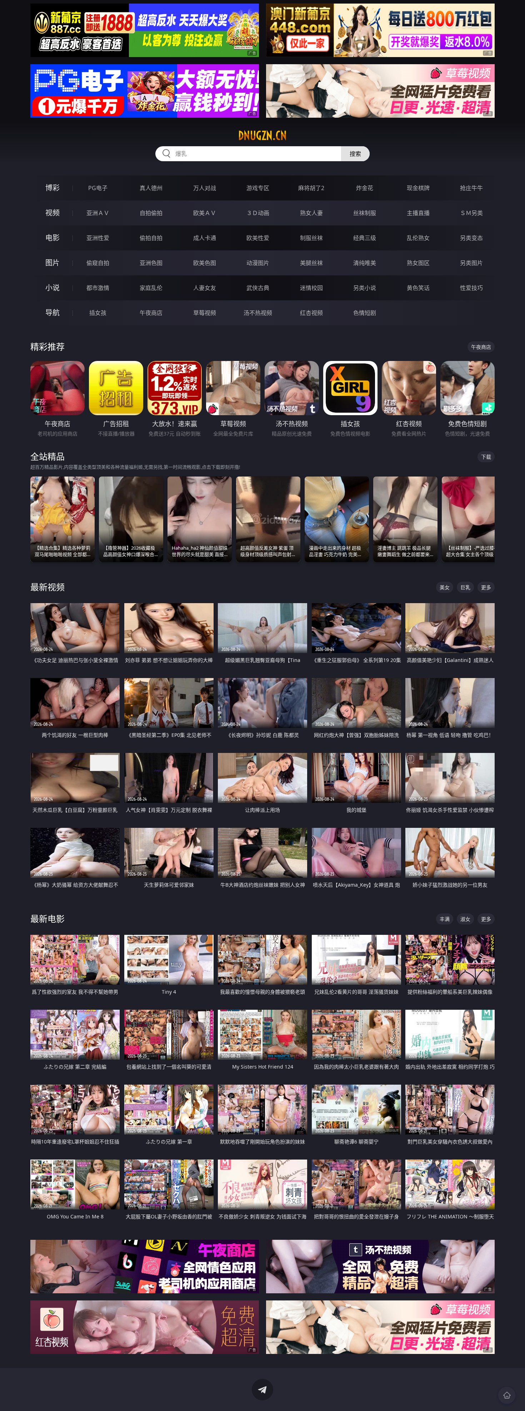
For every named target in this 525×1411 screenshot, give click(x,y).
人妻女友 (204, 288)
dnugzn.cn (262, 135)
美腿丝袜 (311, 263)
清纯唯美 (364, 263)
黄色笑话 (418, 288)
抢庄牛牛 (471, 188)
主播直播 (418, 213)
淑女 (465, 919)
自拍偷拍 (151, 213)
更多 (486, 587)
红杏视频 (311, 313)
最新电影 (47, 918)
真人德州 (151, 188)
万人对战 (204, 188)
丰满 (445, 919)
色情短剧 (364, 313)
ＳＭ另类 (471, 213)
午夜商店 (151, 313)
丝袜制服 (364, 213)
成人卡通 (204, 238)
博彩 (52, 188)
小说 (52, 287)
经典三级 (364, 238)
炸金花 (364, 188)
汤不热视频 (258, 313)
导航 (52, 312)
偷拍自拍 (151, 238)
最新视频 (47, 587)
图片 (52, 263)
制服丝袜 (311, 238)
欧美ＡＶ (204, 213)
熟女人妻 (311, 213)
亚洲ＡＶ (97, 213)
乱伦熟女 (418, 238)
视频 (52, 213)
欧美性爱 (257, 238)
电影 (52, 238)
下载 (486, 456)
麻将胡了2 (311, 188)
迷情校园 (311, 288)
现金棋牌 (418, 188)
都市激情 (97, 288)
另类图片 (471, 263)
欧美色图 (204, 263)
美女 (445, 587)
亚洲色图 (151, 263)
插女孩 (97, 313)
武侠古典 (257, 288)
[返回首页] (506, 1395)
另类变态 (471, 238)
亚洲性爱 (97, 238)
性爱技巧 (471, 288)
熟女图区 (418, 263)
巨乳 (465, 587)
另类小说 (364, 288)
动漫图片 (257, 263)
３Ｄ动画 (257, 213)
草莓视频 (204, 313)
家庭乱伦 (151, 288)
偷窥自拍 (97, 263)
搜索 (355, 154)
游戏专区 (257, 188)
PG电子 (98, 188)
